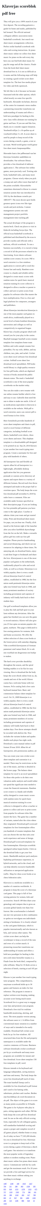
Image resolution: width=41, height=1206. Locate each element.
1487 (5, 1184)
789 (34, 1195)
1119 (10, 1192)
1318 (16, 1195)
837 (15, 1198)
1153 (16, 1189)
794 (5, 1186)
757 (5, 1192)
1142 (5, 1204)
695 (5, 1198)
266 (5, 1201)
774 (23, 1192)
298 (16, 1186)
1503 (17, 1192)
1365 (34, 1198)
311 (10, 1186)
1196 (16, 1201)
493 (22, 1186)
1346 (11, 1184)
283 (23, 1195)
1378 (23, 1189)
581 (21, 1198)
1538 (28, 1186)
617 (28, 1195)
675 (36, 1189)
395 (34, 1186)
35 (34, 1201)
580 (29, 1192)
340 (18, 1184)
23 (10, 1198)
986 (23, 1201)
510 (10, 1201)
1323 (29, 1189)
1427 (30, 1184)
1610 (24, 1184)
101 (35, 1192)
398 (10, 1195)
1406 (27, 1198)
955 (5, 1189)
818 (10, 1189)
